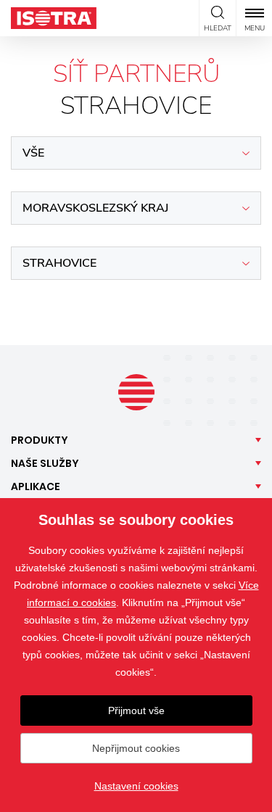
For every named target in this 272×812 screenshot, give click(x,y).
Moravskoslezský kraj (95, 208)
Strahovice (59, 263)
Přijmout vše (136, 710)
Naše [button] (45, 463)
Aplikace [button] (35, 486)
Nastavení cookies (136, 786)
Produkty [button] (39, 440)
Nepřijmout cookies (136, 748)
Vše (33, 153)
